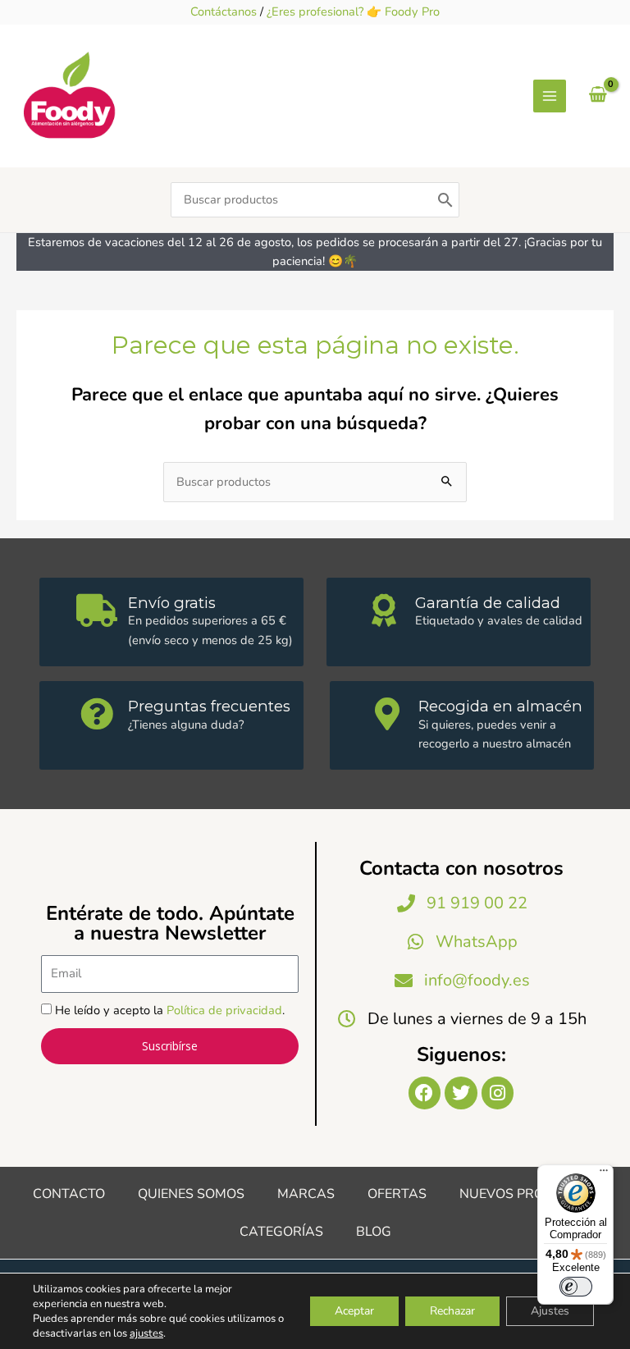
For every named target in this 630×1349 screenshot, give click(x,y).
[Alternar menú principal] (549, 96)
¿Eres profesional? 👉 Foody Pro (353, 11)
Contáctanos (223, 11)
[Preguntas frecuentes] (96, 713)
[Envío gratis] (96, 610)
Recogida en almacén (500, 706)
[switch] (575, 1286)
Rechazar (452, 1311)
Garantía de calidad (487, 602)
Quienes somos (191, 1194)
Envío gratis (172, 602)
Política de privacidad (224, 1010)
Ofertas (397, 1194)
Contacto (69, 1194)
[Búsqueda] (445, 200)
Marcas (306, 1194)
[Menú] (604, 1174)
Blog (373, 1232)
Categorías (281, 1232)
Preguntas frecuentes (209, 706)
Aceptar (354, 1311)
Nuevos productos (528, 1194)
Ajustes (550, 1311)
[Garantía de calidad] (384, 610)
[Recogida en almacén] (387, 713)
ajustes (146, 1333)
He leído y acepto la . (170, 1010)
